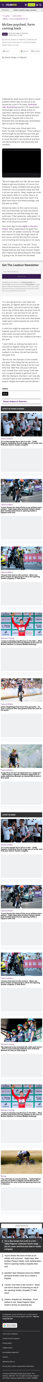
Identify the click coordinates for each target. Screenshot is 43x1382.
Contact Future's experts (11, 1338)
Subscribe (31, 5)
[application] (21, 162)
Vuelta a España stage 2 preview (24, 10)
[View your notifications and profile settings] (26, 5)
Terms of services (27, 282)
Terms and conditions (10, 1334)
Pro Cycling (6, 16)
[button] (40, 5)
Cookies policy (7, 1348)
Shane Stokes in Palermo (19, 33)
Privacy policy (7, 1343)
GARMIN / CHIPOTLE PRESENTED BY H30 (15, 19)
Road (5, 394)
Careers (5, 1357)
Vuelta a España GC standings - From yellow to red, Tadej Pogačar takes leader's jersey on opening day (21, 1302)
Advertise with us (9, 1362)
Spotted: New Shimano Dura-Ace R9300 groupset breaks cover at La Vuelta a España (22, 1275)
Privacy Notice (29, 284)
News (5, 34)
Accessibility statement (11, 1352)
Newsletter (37, 51)
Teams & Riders (17, 16)
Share (7, 51)
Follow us (25, 51)
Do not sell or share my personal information (18, 1366)
